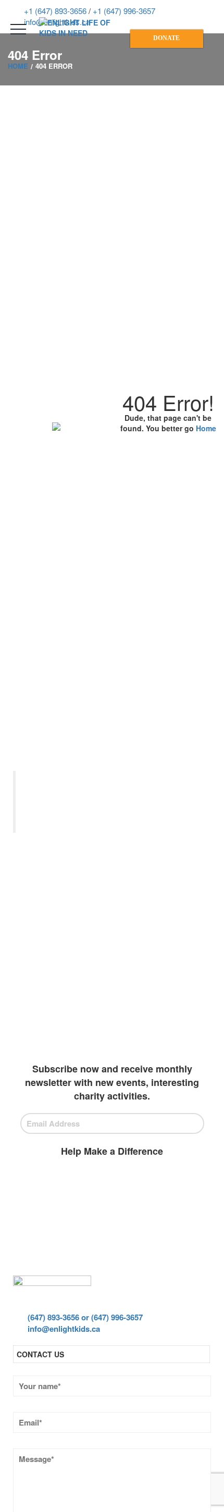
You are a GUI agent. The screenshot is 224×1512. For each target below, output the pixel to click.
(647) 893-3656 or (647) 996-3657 (84, 1317)
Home (206, 428)
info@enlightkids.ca (63, 1328)
